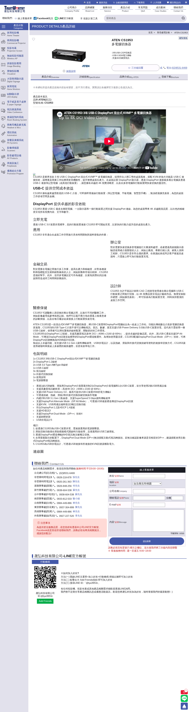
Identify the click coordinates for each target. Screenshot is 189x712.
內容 (111, 522)
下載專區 (140, 2)
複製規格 (183, 38)
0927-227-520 (66, 516)
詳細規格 (89, 76)
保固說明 (70, 71)
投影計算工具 (90, 18)
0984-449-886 (64, 503)
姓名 (111, 476)
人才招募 (157, 2)
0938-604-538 (64, 490)
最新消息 (103, 2)
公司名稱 (114, 491)
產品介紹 (50, 76)
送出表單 (147, 541)
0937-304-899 (66, 507)
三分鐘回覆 (137, 68)
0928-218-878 (64, 477)
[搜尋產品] (183, 18)
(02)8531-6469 (179, 68)
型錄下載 (170, 76)
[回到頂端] (184, 706)
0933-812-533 (64, 499)
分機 (168, 498)
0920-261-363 (64, 481)
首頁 (89, 2)
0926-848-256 (64, 486)
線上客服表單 (25, 18)
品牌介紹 (129, 76)
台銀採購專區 (122, 2)
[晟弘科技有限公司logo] (14, 12)
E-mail (112, 504)
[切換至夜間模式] (186, 2)
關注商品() (175, 2)
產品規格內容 (57, 87)
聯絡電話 (114, 498)
